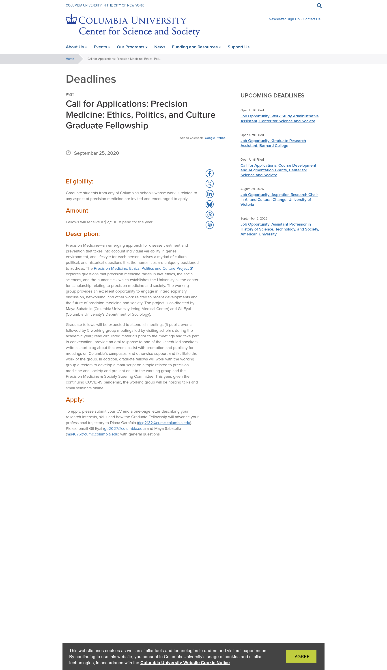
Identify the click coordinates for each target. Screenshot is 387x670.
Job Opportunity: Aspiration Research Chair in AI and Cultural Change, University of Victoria (279, 199)
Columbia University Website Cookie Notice (185, 662)
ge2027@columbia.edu (124, 428)
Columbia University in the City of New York (105, 5)
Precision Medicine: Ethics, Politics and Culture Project (141, 268)
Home (70, 58)
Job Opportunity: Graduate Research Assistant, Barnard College (273, 143)
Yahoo (221, 138)
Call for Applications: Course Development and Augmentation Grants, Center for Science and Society (278, 170)
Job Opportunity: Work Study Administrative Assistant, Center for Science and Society (280, 118)
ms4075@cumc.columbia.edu (92, 434)
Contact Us (311, 19)
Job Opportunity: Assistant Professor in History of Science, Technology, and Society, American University (280, 229)
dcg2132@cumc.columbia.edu (164, 423)
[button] (210, 173)
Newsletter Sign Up (284, 19)
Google (210, 138)
